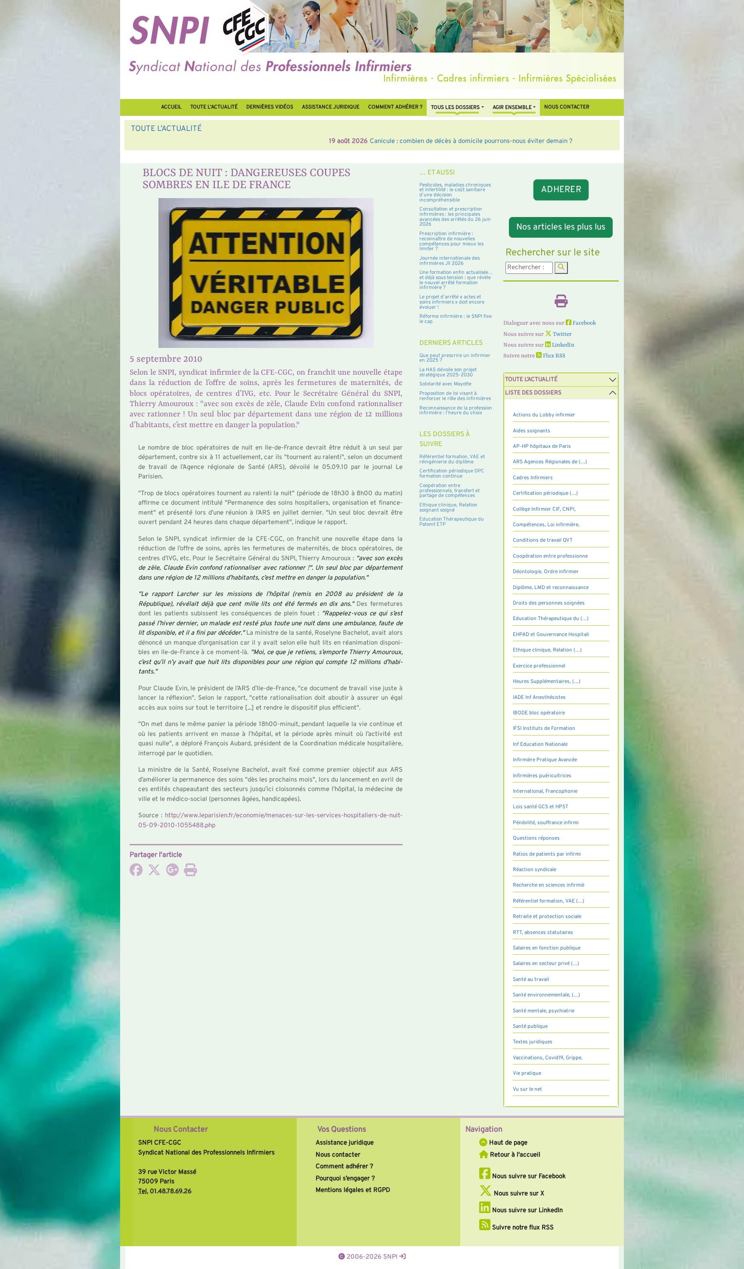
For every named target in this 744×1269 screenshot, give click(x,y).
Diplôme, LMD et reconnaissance (551, 587)
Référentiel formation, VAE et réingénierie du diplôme (452, 459)
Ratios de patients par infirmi (547, 854)
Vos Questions (341, 1130)
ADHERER (561, 189)
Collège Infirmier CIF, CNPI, (544, 509)
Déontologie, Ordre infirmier (546, 571)
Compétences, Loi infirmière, (546, 524)
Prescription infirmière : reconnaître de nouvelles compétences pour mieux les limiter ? (451, 241)
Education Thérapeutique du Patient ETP (451, 521)
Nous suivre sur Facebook (528, 1177)
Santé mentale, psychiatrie (543, 1011)
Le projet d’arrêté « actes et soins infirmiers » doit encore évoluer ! (451, 302)
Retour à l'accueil (514, 1155)
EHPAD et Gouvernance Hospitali (551, 634)
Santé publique (530, 1026)
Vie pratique (527, 1073)
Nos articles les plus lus (560, 227)
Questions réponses (536, 838)
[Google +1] (172, 873)
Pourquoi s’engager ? (345, 1179)
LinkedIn (562, 345)
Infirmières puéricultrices (542, 776)
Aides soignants (531, 431)
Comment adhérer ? (344, 1167)
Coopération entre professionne (550, 556)
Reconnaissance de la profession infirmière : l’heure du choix (455, 410)
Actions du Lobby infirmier (544, 415)
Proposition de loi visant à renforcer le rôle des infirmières (455, 396)
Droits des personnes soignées (549, 603)
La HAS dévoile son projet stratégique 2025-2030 (448, 372)
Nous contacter (566, 107)
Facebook (583, 323)
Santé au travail (531, 979)
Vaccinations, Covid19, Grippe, (548, 1058)
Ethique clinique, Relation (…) (547, 650)
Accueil (171, 107)
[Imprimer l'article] (190, 873)
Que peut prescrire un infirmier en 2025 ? (454, 358)
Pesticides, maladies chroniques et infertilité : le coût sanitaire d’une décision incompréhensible (455, 192)
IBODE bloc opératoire (539, 713)
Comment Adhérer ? (395, 107)
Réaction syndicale (534, 869)
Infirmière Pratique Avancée (545, 760)
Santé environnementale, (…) (546, 995)
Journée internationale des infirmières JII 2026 (449, 261)
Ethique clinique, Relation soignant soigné (448, 507)
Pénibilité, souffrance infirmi (546, 822)
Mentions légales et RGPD (353, 1190)
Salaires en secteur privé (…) (546, 963)
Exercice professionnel (539, 666)
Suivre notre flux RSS (522, 1228)
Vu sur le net (527, 1089)
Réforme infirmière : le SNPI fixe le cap (455, 319)
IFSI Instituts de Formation (544, 728)
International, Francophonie (545, 791)
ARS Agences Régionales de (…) (550, 462)
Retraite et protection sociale (547, 916)
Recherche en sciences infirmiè (548, 885)
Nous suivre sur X (518, 1194)
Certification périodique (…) (545, 493)
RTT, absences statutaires (543, 932)
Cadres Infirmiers (533, 478)
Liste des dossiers (533, 393)
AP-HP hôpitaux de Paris (542, 446)
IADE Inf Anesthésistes (539, 697)
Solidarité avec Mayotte (445, 384)
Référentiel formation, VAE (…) (548, 901)
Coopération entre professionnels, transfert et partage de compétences (449, 491)
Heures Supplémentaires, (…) (546, 681)
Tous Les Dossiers (455, 107)
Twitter (562, 334)
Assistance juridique (331, 107)
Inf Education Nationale (540, 744)
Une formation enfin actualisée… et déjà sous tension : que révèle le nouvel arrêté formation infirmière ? (456, 280)
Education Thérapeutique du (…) (551, 618)
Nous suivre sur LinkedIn (526, 1211)
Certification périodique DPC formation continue (451, 473)
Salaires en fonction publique (546, 948)
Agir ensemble (512, 107)
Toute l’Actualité (214, 107)
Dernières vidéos (269, 107)
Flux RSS (553, 356)
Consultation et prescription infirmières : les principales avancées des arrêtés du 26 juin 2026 (455, 216)
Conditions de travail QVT (543, 540)
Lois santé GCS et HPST (540, 807)
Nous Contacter (181, 1130)
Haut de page (507, 1143)
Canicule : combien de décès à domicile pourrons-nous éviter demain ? (273, 141)
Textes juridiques (532, 1042)
